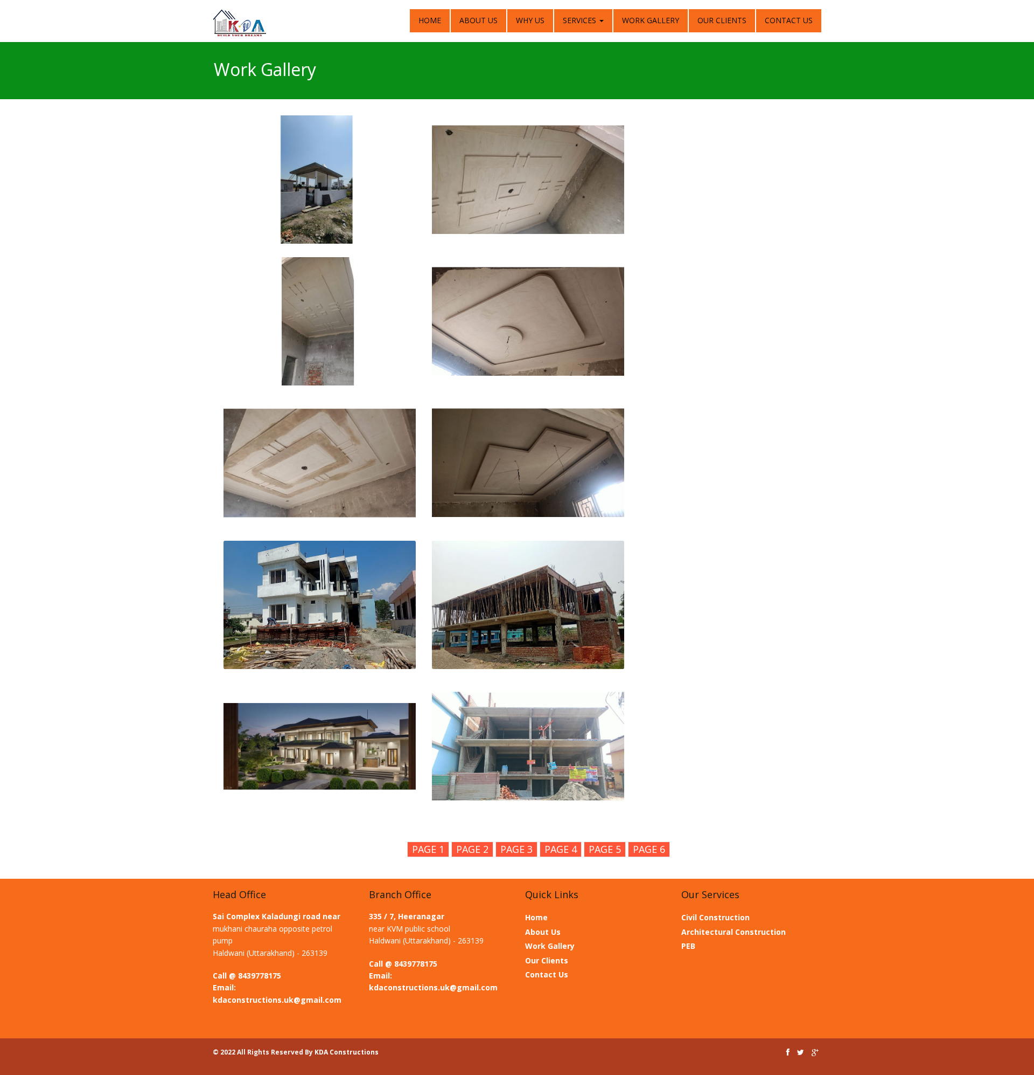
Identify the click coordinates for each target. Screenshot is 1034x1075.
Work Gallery (650, 20)
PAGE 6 (649, 849)
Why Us (530, 20)
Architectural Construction (733, 932)
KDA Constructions (347, 1052)
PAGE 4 (560, 849)
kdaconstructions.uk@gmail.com (277, 1000)
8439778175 (259, 975)
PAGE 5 (605, 849)
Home (429, 20)
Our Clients (721, 20)
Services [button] (580, 20)
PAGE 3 (516, 849)
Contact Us (789, 20)
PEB (688, 946)
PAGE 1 (428, 849)
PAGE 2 (472, 849)
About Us (478, 20)
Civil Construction (715, 917)
